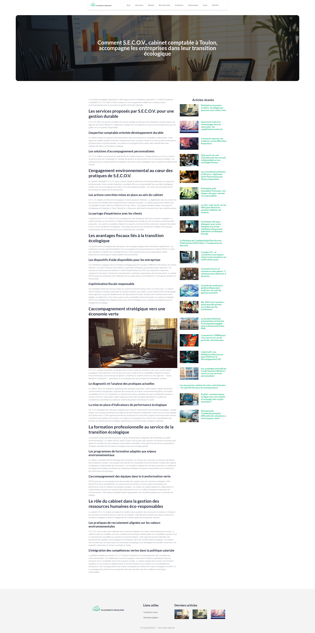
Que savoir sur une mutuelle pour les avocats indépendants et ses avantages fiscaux (213, 159)
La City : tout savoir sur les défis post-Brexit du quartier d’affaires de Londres (213, 209)
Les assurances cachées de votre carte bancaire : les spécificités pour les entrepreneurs (203, 386)
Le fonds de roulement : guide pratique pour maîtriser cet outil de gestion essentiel (212, 289)
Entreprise (179, 5)
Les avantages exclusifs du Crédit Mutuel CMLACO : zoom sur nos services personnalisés (213, 372)
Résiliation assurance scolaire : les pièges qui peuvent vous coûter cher (213, 108)
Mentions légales (150, 617)
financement (193, 5)
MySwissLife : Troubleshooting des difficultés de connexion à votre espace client (213, 414)
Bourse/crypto (164, 5)
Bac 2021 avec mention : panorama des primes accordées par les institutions (213, 306)
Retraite (215, 5)
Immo (205, 5)
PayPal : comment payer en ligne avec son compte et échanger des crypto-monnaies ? (213, 398)
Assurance (139, 5)
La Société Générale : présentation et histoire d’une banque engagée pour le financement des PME (212, 323)
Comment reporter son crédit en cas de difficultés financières (213, 141)
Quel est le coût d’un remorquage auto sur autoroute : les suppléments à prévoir (212, 125)
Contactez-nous (150, 612)
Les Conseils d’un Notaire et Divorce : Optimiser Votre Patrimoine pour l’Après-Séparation (213, 175)
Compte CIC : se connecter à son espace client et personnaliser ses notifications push (213, 256)
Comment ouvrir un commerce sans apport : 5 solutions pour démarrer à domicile (213, 272)
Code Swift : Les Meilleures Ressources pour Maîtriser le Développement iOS (212, 356)
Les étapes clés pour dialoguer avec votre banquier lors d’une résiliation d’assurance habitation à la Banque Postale (212, 227)
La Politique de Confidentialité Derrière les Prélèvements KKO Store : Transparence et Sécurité (201, 243)
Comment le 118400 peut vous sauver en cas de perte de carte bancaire (213, 338)
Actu (128, 5)
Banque (151, 5)
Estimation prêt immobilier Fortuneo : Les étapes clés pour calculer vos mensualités (213, 192)
